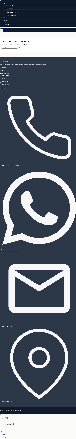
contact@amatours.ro (7, 326)
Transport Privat (4, 82)
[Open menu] (1, 30)
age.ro (19, 410)
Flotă (4, 17)
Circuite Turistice (4, 86)
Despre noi (2, 70)
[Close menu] (0, 415)
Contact (5, 20)
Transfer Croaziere (9, 8)
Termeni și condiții (4, 75)
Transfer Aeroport (9, 5)
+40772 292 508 (15, 165)
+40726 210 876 (6, 165)
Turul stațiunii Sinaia (11, 15)
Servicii (3, 418)
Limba (3, 434)
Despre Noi (6, 19)
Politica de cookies (4, 73)
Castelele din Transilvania (12, 12)
